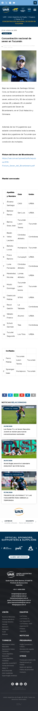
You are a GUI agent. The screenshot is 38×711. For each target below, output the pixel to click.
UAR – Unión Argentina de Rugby (15, 17)
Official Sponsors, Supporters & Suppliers (19, 538)
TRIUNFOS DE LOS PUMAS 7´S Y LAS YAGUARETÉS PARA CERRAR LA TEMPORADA (18, 497)
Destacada (7, 45)
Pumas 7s (19, 19)
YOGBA (15, 408)
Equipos (32, 17)
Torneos (6, 640)
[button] (35, 2)
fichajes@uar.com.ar (19, 605)
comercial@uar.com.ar (19, 596)
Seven (10, 47)
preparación (17, 45)
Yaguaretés (17, 474)
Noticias (24, 635)
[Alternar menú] (34, 9)
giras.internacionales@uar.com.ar (19, 602)
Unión (5, 612)
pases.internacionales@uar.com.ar (19, 600)
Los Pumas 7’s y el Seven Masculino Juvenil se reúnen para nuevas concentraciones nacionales (17, 431)
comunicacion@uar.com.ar (19, 598)
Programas (26, 640)
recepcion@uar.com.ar (19, 594)
